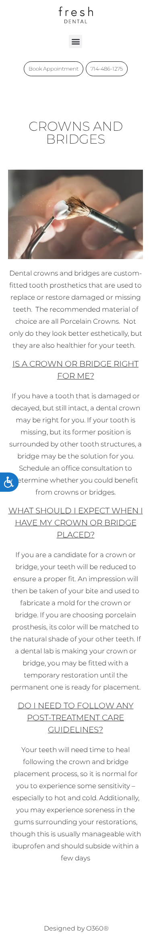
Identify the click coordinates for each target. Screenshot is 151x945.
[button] (75, 41)
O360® (97, 928)
